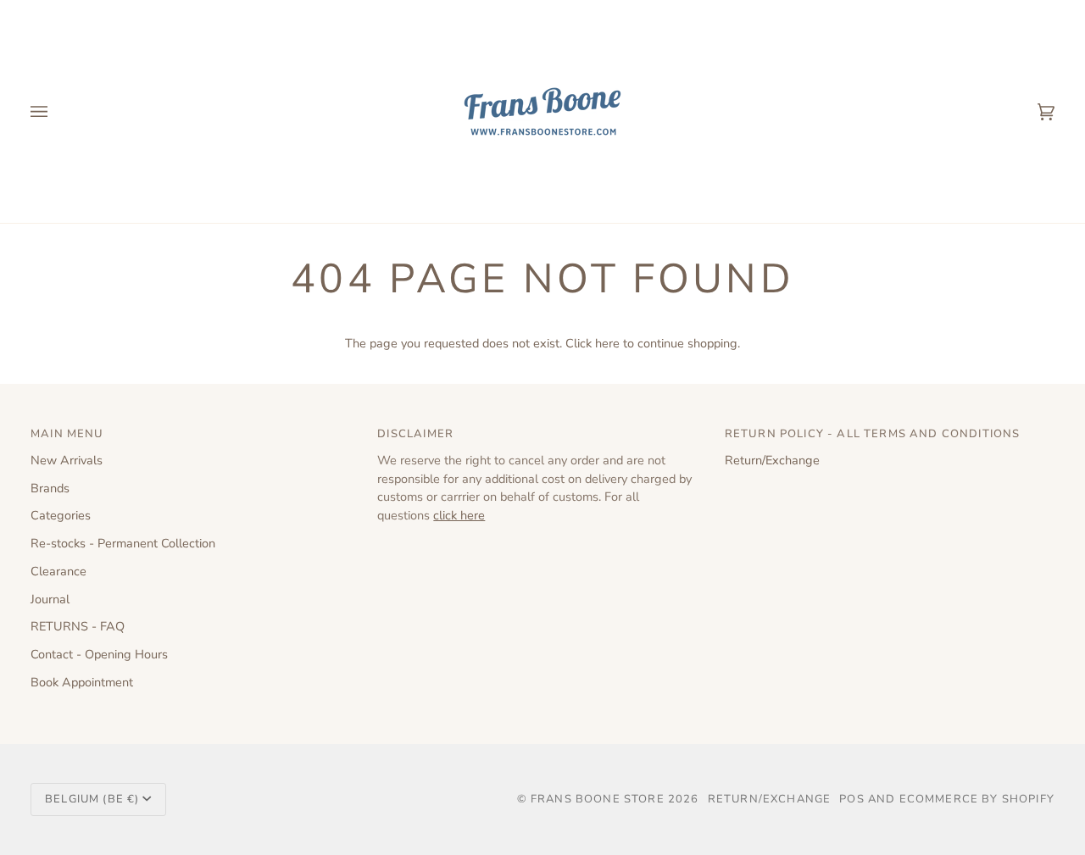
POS (852, 799)
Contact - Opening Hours (99, 654)
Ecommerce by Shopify (976, 799)
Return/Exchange (772, 460)
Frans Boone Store (598, 799)
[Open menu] (56, 111)
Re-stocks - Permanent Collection (123, 543)
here (607, 343)
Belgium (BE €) (92, 799)
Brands (50, 488)
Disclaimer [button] (415, 433)
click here (459, 515)
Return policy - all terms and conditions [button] (873, 433)
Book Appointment (82, 682)
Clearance (58, 571)
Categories (61, 515)
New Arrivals (67, 460)
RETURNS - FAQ (78, 626)
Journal (50, 599)
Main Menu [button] (67, 433)
